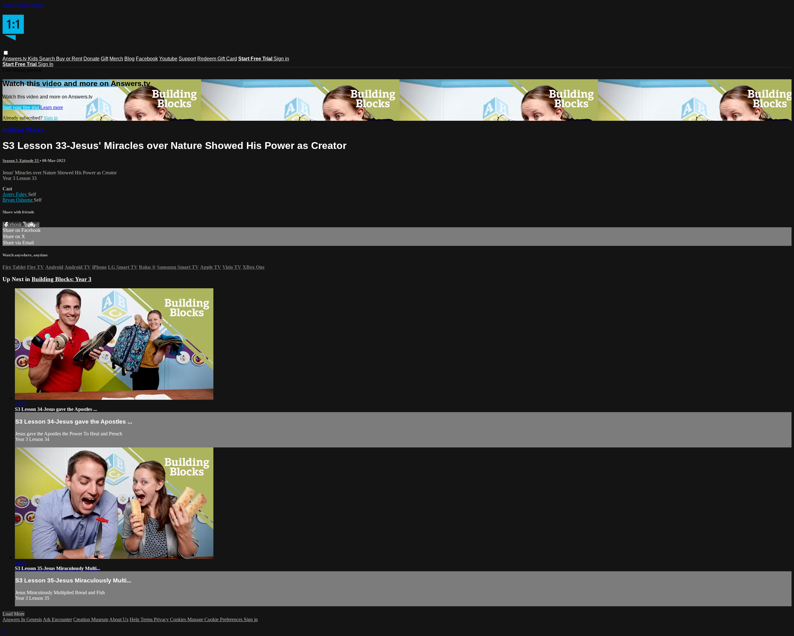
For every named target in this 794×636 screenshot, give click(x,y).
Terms (147, 619)
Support (187, 58)
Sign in (281, 58)
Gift (104, 58)
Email (33, 224)
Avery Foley (15, 194)
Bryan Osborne (18, 200)
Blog (129, 58)
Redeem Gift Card (217, 58)
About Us (118, 619)
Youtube (168, 58)
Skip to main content (22, 5)
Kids (33, 58)
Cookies (178, 619)
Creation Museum (90, 619)
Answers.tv (15, 58)
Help (135, 619)
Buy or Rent (69, 58)
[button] (6, 53)
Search (47, 58)
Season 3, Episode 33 (21, 160)
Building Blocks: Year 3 (61, 279)
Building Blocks (22, 129)
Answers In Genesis (22, 619)
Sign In (45, 64)
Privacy (162, 619)
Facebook (147, 58)
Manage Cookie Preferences (215, 619)
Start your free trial (21, 107)
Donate (91, 58)
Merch (116, 58)
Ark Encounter (57, 619)
